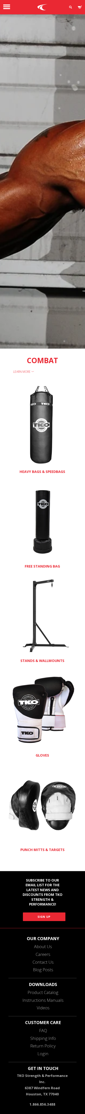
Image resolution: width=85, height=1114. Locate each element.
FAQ (43, 1030)
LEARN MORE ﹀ (23, 372)
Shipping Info (43, 1038)
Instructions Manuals (43, 1000)
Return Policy (43, 1046)
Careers (43, 954)
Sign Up (44, 917)
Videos (43, 1008)
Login (43, 1053)
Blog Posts (43, 969)
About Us (43, 946)
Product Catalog (43, 992)
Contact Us (43, 962)
